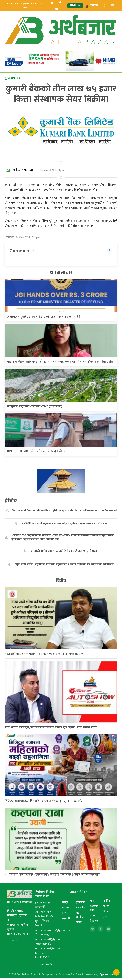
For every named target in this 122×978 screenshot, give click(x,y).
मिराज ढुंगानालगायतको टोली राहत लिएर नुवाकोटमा (36, 451)
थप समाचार (61, 272)
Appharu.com (107, 974)
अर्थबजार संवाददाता (24, 170)
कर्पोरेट (106, 901)
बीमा (92, 901)
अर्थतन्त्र (106, 917)
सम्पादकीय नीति (46, 964)
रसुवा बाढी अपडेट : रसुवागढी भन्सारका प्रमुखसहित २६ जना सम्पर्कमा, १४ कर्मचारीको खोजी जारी (64, 564)
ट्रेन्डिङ (11, 501)
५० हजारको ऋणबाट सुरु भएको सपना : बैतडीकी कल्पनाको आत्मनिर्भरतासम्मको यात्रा (52, 874)
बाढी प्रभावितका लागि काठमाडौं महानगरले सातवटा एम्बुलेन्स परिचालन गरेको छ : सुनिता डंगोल (60, 361)
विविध (78, 922)
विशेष (61, 581)
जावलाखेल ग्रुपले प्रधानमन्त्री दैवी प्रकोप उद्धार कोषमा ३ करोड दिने (43, 317)
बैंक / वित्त (80, 908)
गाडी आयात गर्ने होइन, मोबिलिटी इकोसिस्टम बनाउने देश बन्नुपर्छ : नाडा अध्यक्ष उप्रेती (51, 727)
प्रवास (92, 915)
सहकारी (66, 918)
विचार (106, 912)
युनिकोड (94, 5)
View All (16, 941)
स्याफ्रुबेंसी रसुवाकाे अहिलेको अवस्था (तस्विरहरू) (34, 406)
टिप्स (64, 913)
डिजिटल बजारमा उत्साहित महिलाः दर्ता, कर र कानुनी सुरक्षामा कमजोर (43, 801)
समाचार (65, 908)
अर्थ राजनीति (80, 915)
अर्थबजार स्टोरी (94, 908)
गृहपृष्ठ (65, 902)
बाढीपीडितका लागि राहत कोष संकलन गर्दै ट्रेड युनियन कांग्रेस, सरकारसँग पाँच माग (64, 524)
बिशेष (106, 906)
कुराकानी (80, 902)
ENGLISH (75, 5)
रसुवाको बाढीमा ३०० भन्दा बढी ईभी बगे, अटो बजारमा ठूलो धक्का (64, 551)
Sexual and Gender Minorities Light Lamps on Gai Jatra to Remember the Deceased (64, 510)
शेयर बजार (95, 921)
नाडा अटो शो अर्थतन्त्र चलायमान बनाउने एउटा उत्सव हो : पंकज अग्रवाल (44, 654)
